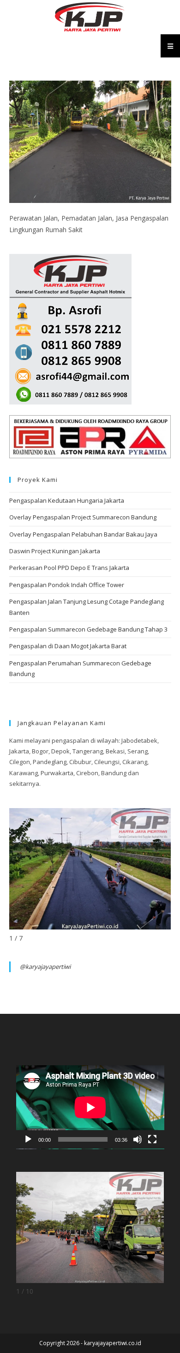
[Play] (28, 1139)
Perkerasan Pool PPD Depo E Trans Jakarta (69, 567)
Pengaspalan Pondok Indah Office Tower (66, 585)
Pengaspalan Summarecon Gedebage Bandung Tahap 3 (88, 629)
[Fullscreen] (152, 1139)
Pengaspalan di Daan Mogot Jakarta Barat (67, 646)
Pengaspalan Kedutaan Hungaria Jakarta (66, 500)
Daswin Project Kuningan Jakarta (54, 551)
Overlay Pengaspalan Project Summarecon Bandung (82, 517)
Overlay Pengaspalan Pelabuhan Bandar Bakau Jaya (83, 534)
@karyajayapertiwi (45, 966)
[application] (90, 1107)
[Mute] (137, 1139)
